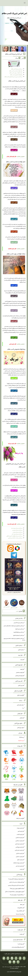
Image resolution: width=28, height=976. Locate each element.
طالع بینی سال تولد (20, 818)
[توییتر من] (3, 958)
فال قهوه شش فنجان (19, 675)
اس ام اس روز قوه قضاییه (19, 632)
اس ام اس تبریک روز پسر (17, 530)
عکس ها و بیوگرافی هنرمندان (18, 947)
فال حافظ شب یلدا (20, 911)
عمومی (17, 611)
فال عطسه (22, 934)
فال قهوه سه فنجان (20, 672)
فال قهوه (22, 669)
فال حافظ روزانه (21, 907)
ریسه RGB (21, 737)
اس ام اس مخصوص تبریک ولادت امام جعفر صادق (14, 626)
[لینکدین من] (10, 962)
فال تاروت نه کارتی (20, 853)
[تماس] (7, 958)
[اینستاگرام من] (12, 958)
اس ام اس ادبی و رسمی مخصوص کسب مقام (13, 77)
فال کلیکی (22, 718)
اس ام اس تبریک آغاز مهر (19, 622)
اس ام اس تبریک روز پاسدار (16, 528)
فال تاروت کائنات (20, 834)
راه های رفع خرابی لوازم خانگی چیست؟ (16, 879)
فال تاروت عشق (20, 860)
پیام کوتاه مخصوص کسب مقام (16, 75)
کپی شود (14, 94)
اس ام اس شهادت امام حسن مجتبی (15, 538)
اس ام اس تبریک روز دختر (17, 534)
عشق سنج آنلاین (20, 727)
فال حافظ (22, 904)
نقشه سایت (9, 971)
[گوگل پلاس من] (18, 962)
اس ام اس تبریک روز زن (17, 532)
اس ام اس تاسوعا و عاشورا (18, 635)
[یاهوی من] (24, 958)
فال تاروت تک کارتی (20, 837)
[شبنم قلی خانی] (6, 49)
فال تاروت (22, 869)
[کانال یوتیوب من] (14, 962)
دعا (23, 708)
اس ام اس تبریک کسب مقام (14, 13)
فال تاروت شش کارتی (19, 850)
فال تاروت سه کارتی (20, 841)
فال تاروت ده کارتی (20, 856)
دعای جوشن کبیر (20, 705)
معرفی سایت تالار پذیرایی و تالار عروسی (16, 885)
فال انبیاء (22, 659)
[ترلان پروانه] (14, 49)
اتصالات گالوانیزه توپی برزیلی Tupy (17, 888)
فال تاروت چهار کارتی (19, 844)
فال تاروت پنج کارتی (20, 847)
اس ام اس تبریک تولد (19, 629)
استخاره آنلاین (21, 650)
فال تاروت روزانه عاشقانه (18, 863)
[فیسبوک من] (16, 958)
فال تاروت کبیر (21, 831)
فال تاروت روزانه (20, 828)
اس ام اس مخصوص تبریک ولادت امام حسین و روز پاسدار (14, 639)
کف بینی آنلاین (21, 685)
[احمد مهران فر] (22, 49)
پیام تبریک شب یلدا (20, 914)
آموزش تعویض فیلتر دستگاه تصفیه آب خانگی (14, 891)
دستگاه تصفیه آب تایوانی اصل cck (17, 895)
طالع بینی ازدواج (20, 695)
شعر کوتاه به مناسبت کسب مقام (15, 71)
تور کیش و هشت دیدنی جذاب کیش (16, 882)
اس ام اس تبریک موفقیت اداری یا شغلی (14, 536)
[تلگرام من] (20, 958)
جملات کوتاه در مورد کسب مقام (16, 73)
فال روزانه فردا (21, 944)
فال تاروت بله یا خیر (20, 866)
